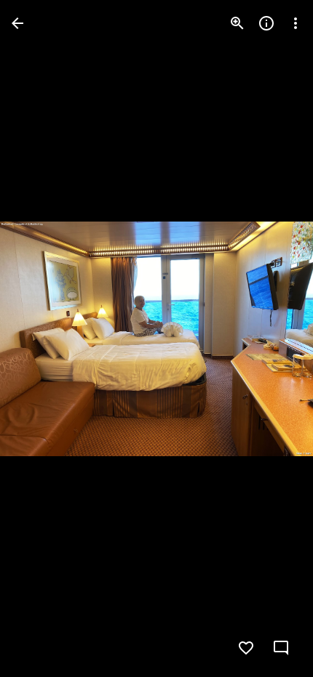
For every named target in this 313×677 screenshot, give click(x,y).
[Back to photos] (17, 23)
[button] (40, 338)
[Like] (246, 648)
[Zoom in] (237, 23)
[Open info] (266, 23)
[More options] (295, 23)
